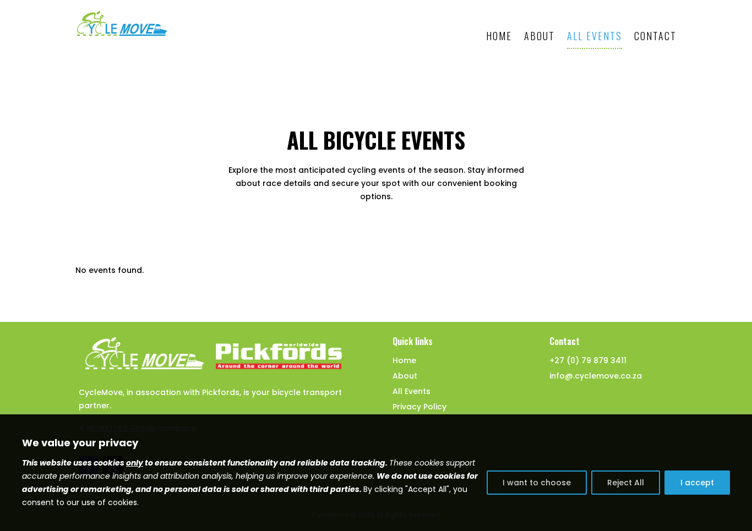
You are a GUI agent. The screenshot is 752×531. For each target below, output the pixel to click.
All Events (594, 36)
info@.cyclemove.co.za (595, 375)
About (539, 36)
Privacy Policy (419, 406)
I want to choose (537, 482)
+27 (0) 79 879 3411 (587, 360)
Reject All (625, 482)
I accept (697, 482)
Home (499, 36)
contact (655, 36)
